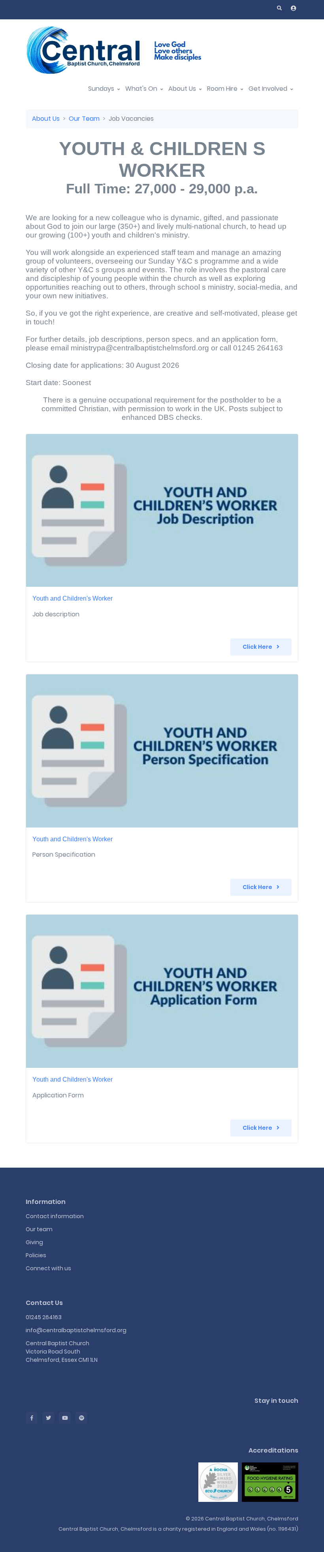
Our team (39, 1229)
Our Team (84, 118)
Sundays (102, 88)
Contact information (55, 1216)
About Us (183, 88)
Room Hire (223, 88)
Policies (36, 1255)
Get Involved (269, 88)
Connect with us (48, 1268)
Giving (34, 1242)
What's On (142, 88)
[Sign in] (293, 8)
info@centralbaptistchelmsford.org (76, 1330)
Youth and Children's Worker (72, 598)
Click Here (258, 647)
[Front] (124, 50)
